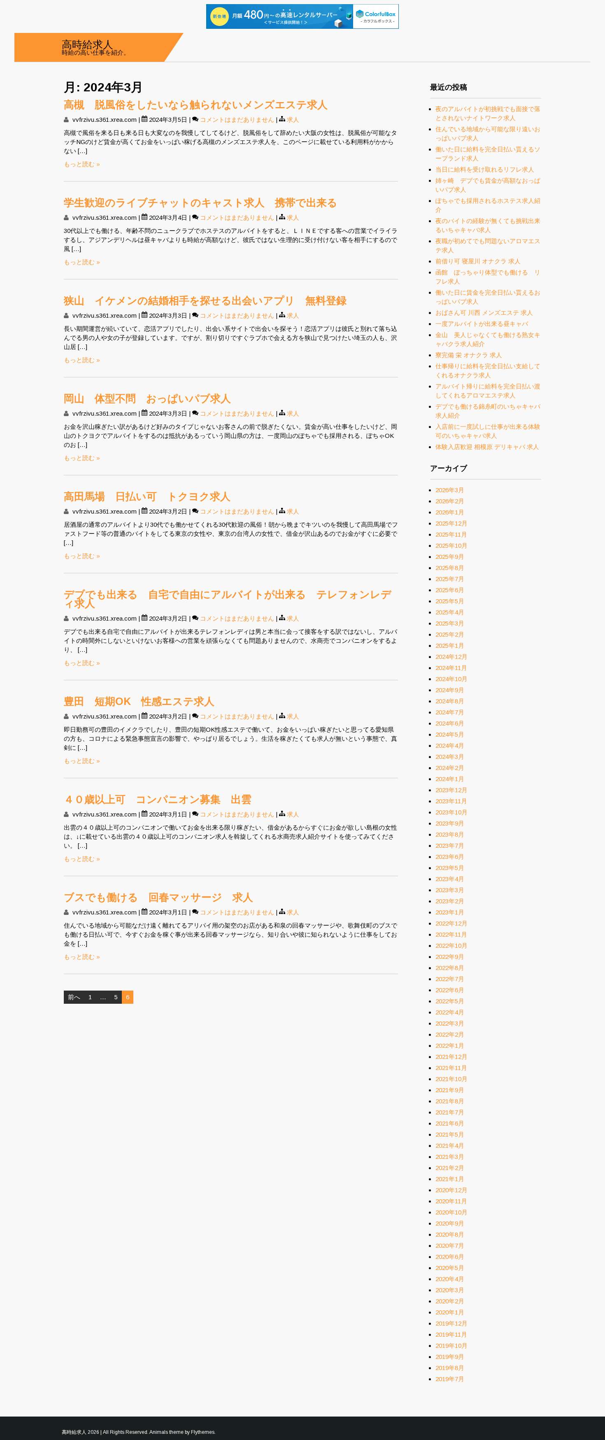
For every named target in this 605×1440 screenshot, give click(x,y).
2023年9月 (449, 823)
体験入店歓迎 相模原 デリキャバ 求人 (487, 446)
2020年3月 (449, 1289)
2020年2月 (449, 1301)
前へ (74, 996)
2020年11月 (451, 1201)
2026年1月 (449, 512)
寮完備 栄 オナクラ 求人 (468, 354)
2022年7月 (449, 978)
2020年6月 (449, 1256)
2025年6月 (449, 589)
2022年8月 (449, 967)
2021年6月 (449, 1123)
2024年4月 (449, 745)
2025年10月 (451, 545)
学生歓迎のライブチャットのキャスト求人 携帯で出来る (200, 202)
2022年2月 (449, 1034)
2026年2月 (449, 501)
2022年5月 (449, 1001)
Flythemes (202, 1432)
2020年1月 (449, 1312)
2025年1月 (449, 645)
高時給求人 (87, 43)
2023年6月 (449, 856)
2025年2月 (449, 634)
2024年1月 (449, 778)
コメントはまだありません (237, 119)
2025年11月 (451, 534)
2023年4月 (449, 878)
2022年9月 (449, 956)
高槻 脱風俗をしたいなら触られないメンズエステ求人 (196, 104)
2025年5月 (449, 601)
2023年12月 (451, 789)
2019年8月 (449, 1367)
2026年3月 (449, 489)
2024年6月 (449, 723)
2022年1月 (449, 1045)
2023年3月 (449, 889)
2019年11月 (451, 1334)
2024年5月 (449, 734)
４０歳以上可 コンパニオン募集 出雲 (157, 799)
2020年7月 (449, 1245)
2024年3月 (449, 756)
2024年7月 (449, 712)
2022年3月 (449, 1023)
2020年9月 (449, 1223)
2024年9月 (449, 689)
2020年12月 (451, 1189)
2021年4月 (449, 1145)
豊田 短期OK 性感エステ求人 (139, 701)
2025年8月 (449, 567)
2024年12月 (451, 656)
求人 (293, 119)
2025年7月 (449, 578)
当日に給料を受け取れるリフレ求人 (484, 169)
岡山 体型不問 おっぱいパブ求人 (147, 398)
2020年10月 (451, 1212)
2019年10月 (451, 1345)
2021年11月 (451, 1067)
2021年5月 (449, 1134)
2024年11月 (451, 667)
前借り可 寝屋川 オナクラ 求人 (478, 261)
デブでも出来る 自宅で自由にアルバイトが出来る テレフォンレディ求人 (227, 599)
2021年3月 (449, 1156)
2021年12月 (451, 1056)
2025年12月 (451, 523)
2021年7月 (449, 1112)
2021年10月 (451, 1078)
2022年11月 (451, 934)
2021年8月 (449, 1101)
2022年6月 (449, 989)
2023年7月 (449, 845)
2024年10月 (451, 678)
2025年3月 (449, 623)
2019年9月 (449, 1356)
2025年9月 (449, 556)
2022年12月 (451, 923)
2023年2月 (449, 901)
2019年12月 (451, 1323)
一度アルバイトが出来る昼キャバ (481, 323)
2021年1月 (449, 1178)
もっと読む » (82, 164)
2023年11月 (451, 801)
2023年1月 (449, 912)
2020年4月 (449, 1278)
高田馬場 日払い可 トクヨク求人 (147, 496)
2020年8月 (449, 1234)
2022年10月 (451, 945)
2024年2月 (449, 767)
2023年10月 (451, 812)
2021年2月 (449, 1167)
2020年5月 (449, 1267)
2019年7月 (449, 1378)
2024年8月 (449, 701)
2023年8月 (449, 834)
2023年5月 (449, 867)
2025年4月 (449, 612)
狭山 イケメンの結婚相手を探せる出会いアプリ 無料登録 (205, 300)
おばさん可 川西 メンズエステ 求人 (484, 312)
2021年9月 (449, 1089)
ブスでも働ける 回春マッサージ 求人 (158, 897)
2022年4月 (449, 1012)
